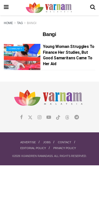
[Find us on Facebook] (21, 117)
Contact (64, 142)
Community (15, 49)
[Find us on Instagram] (39, 117)
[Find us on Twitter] (30, 117)
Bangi (31, 23)
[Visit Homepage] (49, 8)
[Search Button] (92, 7)
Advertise (28, 142)
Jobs (47, 142)
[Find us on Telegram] (76, 117)
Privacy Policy (64, 148)
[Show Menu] (6, 7)
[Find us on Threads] (67, 118)
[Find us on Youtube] (48, 117)
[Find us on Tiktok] (58, 118)
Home (8, 23)
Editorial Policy (33, 148)
